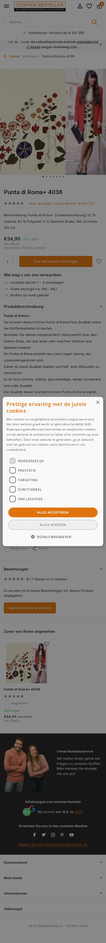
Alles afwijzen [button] (53, 525)
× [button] (98, 402)
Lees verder (36, 449)
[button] (53, 537)
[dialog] (53, 471)
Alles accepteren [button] (53, 512)
